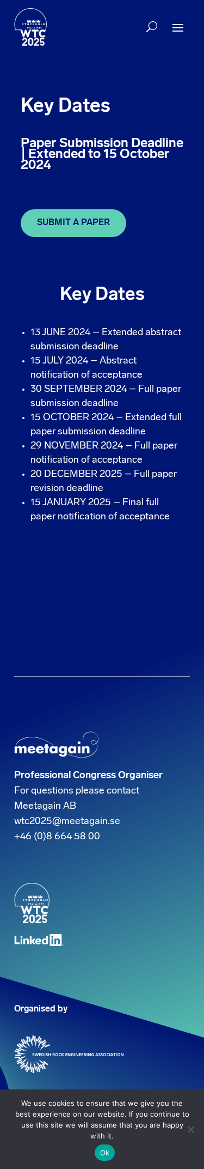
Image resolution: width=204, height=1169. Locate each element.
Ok (105, 1152)
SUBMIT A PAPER (73, 223)
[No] (190, 1129)
